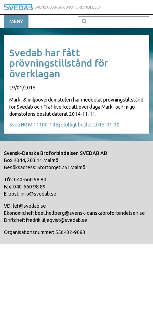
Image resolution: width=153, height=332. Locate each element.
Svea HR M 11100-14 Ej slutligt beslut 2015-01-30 (64, 125)
